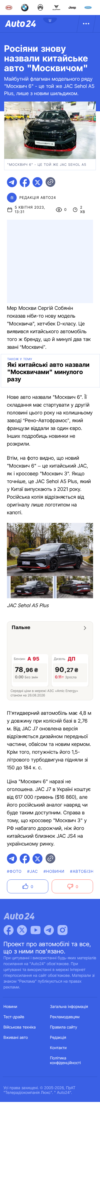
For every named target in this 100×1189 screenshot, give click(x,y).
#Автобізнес (84, 871)
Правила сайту (63, 1027)
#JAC (32, 871)
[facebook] (25, 182)
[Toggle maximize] (85, 531)
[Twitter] (22, 930)
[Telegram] (49, 930)
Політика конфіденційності (65, 1060)
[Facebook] (9, 930)
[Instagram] (63, 930)
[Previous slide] (15, 552)
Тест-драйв (14, 1017)
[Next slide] (85, 552)
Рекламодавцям (65, 1017)
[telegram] (12, 182)
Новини (10, 1006)
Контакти (58, 1047)
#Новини (54, 871)
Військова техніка (20, 1027)
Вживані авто (16, 1037)
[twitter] (37, 182)
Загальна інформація (69, 1006)
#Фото (14, 871)
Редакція (58, 1037)
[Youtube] (36, 930)
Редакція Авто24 (37, 198)
